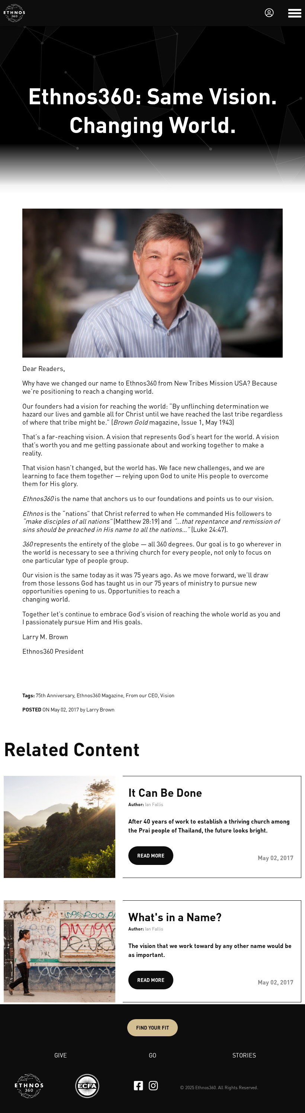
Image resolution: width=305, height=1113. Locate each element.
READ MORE (150, 855)
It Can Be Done (165, 792)
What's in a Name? (175, 917)
